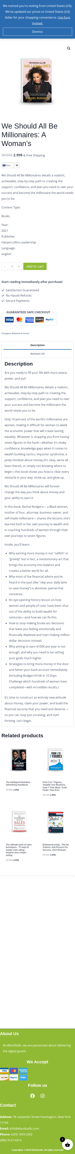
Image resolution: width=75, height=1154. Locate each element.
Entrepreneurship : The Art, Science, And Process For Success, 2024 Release (56, 847)
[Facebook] (32, 1095)
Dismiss (37, 32)
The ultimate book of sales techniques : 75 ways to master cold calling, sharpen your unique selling (19, 850)
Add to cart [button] (14, 800)
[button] (69, 48)
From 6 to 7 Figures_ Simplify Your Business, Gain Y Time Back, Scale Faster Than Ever (55, 786)
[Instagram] (42, 1095)
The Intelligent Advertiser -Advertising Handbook (18, 783)
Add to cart (35, 266)
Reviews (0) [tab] (37, 353)
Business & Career (20, 333)
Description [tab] (37, 345)
